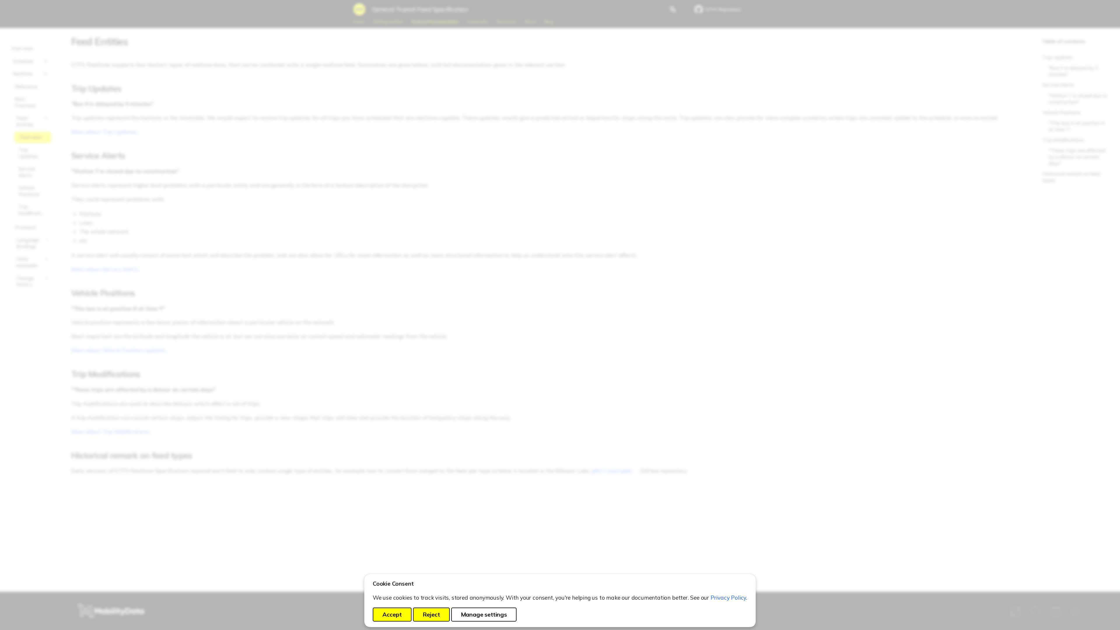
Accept (392, 614)
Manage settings (484, 614)
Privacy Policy (728, 597)
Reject (431, 614)
